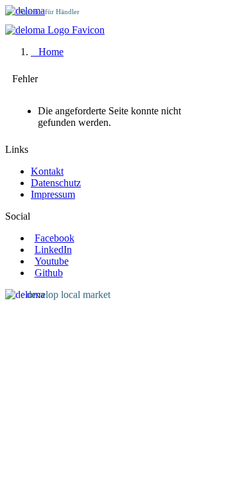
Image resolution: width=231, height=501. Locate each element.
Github (49, 272)
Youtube (52, 261)
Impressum (53, 194)
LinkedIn (53, 249)
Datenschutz (56, 182)
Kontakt (47, 171)
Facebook (54, 238)
